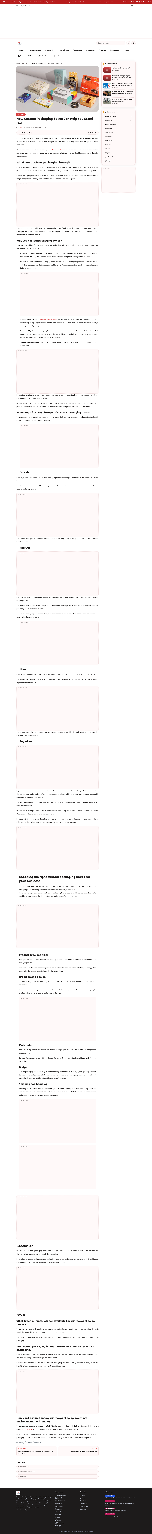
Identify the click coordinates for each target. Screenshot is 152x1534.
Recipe (58, 56)
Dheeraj (20, 127)
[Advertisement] (76, 23)
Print (29, 1443)
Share (21, 1443)
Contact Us (83, 1503)
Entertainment (64, 50)
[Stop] (29, 132)
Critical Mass (45, 56)
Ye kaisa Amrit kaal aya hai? (27, 1472)
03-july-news (22, 1476)
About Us (83, 1501)
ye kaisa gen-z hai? (24, 1467)
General (50, 50)
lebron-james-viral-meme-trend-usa (75, 2)
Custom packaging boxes (47, 319)
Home (22, 50)
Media (127, 50)
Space (32, 56)
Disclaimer (83, 1509)
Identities (115, 50)
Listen (23, 133)
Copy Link (38, 1443)
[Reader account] (133, 43)
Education (91, 50)
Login (134, 6)
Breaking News (35, 50)
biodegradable (26, 1429)
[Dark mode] (128, 43)
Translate (93, 133)
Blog (82, 1498)
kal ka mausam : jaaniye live (105, 2)
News (22, 56)
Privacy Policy (84, 1506)
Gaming (103, 50)
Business (78, 50)
